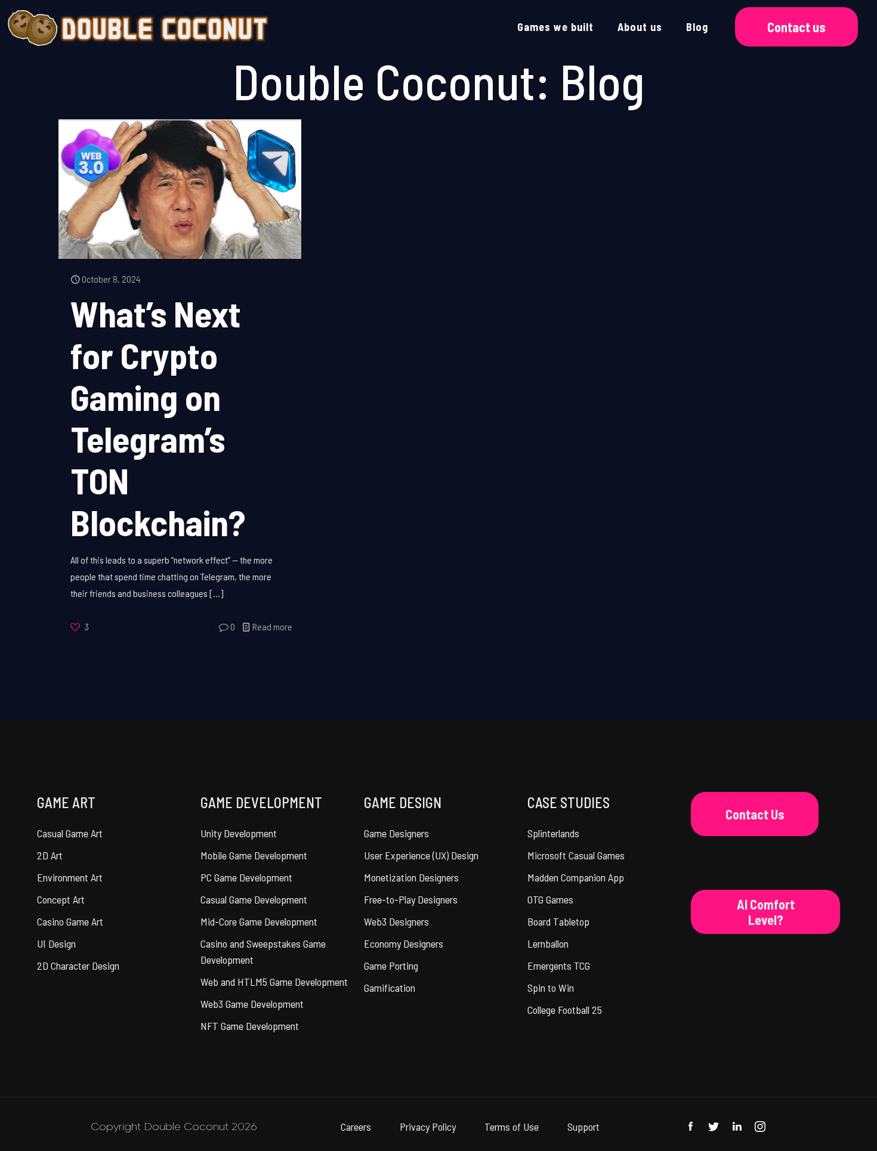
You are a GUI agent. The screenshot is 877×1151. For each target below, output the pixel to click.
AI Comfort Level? (766, 911)
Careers (356, 1126)
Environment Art (70, 877)
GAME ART (66, 802)
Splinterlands (553, 833)
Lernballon (548, 943)
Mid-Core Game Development (258, 921)
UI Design (56, 943)
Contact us (796, 27)
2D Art (50, 855)
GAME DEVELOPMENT (261, 802)
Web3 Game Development (252, 1003)
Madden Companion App (575, 877)
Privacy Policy (428, 1126)
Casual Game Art (70, 833)
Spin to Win (550, 987)
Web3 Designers (396, 921)
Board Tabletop (558, 921)
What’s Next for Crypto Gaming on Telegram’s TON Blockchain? (157, 417)
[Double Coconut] (137, 27)
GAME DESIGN (402, 802)
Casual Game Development (253, 899)
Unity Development (238, 833)
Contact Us (755, 814)
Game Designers (396, 833)
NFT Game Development (249, 1025)
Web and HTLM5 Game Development (274, 981)
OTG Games (550, 899)
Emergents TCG (558, 965)
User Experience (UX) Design (421, 855)
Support (583, 1126)
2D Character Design (78, 965)
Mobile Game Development (253, 855)
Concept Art (61, 899)
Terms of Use (511, 1126)
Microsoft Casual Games (576, 855)
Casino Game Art (70, 921)
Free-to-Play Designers (411, 899)
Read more (272, 626)
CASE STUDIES (568, 802)
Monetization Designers (411, 877)
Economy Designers (403, 943)
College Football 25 (564, 1009)
